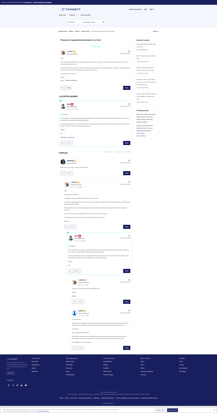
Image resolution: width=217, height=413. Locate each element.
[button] (63, 88)
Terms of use (74, 398)
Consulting (106, 368)
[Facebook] (9, 385)
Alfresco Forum (85, 31)
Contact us (10, 373)
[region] (108, 410)
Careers (142, 361)
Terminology (69, 365)
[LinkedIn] (21, 385)
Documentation (183, 368)
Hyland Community (135, 9)
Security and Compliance (85, 398)
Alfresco (77, 31)
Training (181, 365)
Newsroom (143, 375)
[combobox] (94, 22)
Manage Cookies (160, 410)
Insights (34, 368)
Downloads (69, 368)
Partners (143, 368)
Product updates (70, 375)
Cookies (67, 398)
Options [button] (155, 31)
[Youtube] (26, 385)
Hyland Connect (63, 31)
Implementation (107, 361)
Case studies (35, 361)
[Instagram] (17, 385)
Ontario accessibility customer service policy (127, 398)
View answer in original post (67, 137)
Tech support (182, 371)
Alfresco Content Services (145, 126)
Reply (127, 88)
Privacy (61, 398)
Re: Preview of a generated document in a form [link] (103, 31)
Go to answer (96, 46)
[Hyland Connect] (70, 9)
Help (145, 9)
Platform (71, 31)
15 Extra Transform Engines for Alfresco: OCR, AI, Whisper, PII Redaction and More (147, 96)
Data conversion (107, 371)
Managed (105, 365)
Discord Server (141, 136)
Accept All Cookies (172, 410)
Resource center (70, 361)
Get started (27, 2)
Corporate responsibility (147, 371)
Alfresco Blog (140, 50)
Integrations (35, 371)
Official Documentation (144, 131)
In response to (73, 109)
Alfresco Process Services (71, 80)
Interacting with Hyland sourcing (149, 398)
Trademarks (96, 398)
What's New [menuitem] (62, 15)
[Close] (214, 410)
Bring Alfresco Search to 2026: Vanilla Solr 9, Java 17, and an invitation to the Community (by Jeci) (146, 82)
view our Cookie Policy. (43, 411)
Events (181, 361)
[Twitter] (13, 385)
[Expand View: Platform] (76, 15)
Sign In (151, 9)
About (142, 365)
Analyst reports (35, 365)
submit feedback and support (42, 2)
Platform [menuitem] (72, 15)
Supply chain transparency (108, 398)
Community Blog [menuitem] (85, 15)
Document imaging (108, 375)
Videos (67, 371)
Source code (141, 133)
